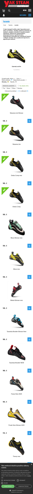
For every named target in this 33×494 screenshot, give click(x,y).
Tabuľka (12, 82)
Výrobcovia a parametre (9, 85)
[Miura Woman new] (16, 228)
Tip (4, 88)
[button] (16, 490)
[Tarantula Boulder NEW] (16, 352)
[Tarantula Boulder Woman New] (16, 321)
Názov (12, 78)
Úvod (4, 25)
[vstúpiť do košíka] (4, 10)
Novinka (20, 88)
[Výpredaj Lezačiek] (16, 55)
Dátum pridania (6, 80)
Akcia (8, 88)
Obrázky (4, 82)
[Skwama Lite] (29, 152)
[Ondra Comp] (29, 215)
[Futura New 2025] (16, 384)
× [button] (31, 464)
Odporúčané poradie (19, 80)
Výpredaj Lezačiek (16, 66)
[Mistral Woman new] (16, 290)
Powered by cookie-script (16, 492)
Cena (18, 78)
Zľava (13, 88)
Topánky (10, 25)
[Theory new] (16, 446)
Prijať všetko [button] (8, 486)
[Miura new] (16, 259)
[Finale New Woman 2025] (16, 415)
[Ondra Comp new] (29, 183)
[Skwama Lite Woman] (29, 121)
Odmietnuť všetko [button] (23, 486)
